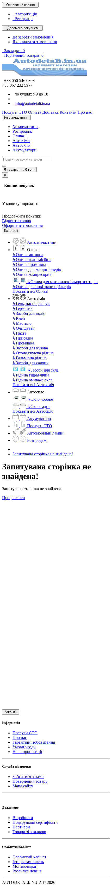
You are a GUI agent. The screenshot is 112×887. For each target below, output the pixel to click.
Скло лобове (40, 399)
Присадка (23, 338)
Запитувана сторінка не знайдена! (43, 454)
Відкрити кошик (16, 221)
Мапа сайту (23, 786)
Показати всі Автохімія (33, 384)
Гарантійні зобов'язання (34, 742)
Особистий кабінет (29, 857)
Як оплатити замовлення (35, 42)
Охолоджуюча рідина (33, 353)
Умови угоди (24, 747)
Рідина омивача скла (32, 380)
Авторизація (25, 14)
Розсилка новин (27, 871)
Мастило (22, 323)
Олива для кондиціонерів (37, 269)
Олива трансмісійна (32, 259)
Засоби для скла (43, 370)
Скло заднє (38, 406)
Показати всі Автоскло (33, 411)
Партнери (21, 827)
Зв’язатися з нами (28, 776)
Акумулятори (24, 150)
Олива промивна (29, 264)
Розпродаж (22, 131)
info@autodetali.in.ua (31, 103)
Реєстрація (23, 18)
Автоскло (21, 145)
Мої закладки (24, 866)
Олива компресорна (32, 274)
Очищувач (23, 328)
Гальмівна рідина (30, 358)
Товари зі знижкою (29, 831)
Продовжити (13, 497)
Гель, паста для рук (31, 303)
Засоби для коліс (29, 313)
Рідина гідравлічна (31, 375)
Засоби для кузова (30, 348)
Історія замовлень (28, 861)
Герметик (23, 308)
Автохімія (21, 140)
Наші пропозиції (27, 751)
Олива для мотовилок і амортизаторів (62, 281)
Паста (19, 333)
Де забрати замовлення (33, 37)
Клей (19, 318)
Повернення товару (30, 781)
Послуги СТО (25, 733)
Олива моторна (28, 254)
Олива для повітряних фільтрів (42, 286)
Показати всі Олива (30, 291)
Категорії (11, 231)
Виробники (23, 817)
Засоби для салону (30, 363)
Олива (18, 136)
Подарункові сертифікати (35, 822)
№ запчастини (25, 126)
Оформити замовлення (22, 225)
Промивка (23, 343)
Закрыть (10, 712)
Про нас (20, 737)
